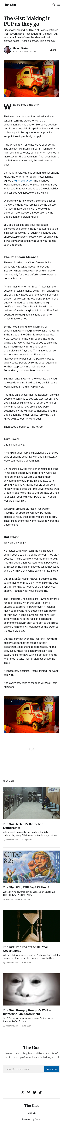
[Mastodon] (34, 1092)
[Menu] (58, 4)
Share (53, 49)
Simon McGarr (21, 48)
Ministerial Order (23, 180)
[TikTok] (40, 1092)
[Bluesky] (28, 1092)
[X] (22, 1092)
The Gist (9, 4)
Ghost (38, 1119)
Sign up (32, 1112)
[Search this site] (53, 4)
